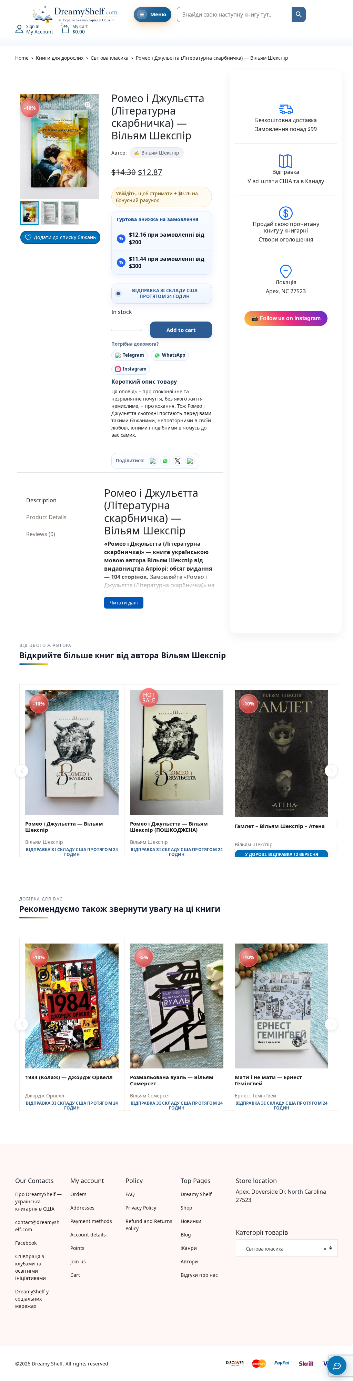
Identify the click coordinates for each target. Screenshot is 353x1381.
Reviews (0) (40, 534)
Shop (186, 1207)
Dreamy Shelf (196, 1194)
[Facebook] (153, 461)
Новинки (191, 1221)
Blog (186, 1234)
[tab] (49, 500)
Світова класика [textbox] (284, 1248)
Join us (78, 1261)
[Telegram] (190, 461)
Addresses (82, 1207)
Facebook (26, 1243)
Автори (189, 1261)
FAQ (130, 1194)
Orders (78, 1194)
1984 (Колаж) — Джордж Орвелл (69, 1077)
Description (41, 500)
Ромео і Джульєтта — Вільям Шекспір (64, 826)
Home (22, 58)
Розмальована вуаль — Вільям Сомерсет (171, 1080)
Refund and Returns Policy (148, 1225)
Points (77, 1248)
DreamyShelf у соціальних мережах (32, 1298)
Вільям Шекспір (160, 152)
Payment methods (91, 1221)
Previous (21, 770)
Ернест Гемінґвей (255, 1095)
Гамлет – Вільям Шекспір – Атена (280, 825)
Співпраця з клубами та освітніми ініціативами (30, 1267)
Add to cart (181, 329)
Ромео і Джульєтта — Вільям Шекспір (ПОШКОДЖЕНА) (169, 826)
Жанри (189, 1248)
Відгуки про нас (199, 1275)
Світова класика (110, 58)
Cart (75, 1275)
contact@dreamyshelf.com (37, 1226)
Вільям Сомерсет (150, 1095)
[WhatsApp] (165, 461)
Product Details (46, 517)
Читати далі (124, 602)
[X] (177, 461)
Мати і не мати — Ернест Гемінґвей (268, 1080)
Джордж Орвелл (44, 1095)
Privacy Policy (140, 1207)
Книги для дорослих (59, 58)
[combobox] (287, 1247)
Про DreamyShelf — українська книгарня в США (38, 1201)
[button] (18, 14)
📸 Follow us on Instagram (286, 318)
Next (331, 770)
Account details (88, 1234)
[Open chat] (337, 1365)
